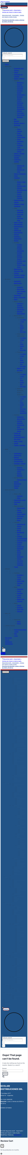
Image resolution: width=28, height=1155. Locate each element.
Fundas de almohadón (18, 866)
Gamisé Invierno (19, 465)
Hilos (15, 208)
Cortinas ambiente (21, 862)
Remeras (19, 476)
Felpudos (19, 293)
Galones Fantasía (20, 742)
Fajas (15, 504)
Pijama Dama (21, 508)
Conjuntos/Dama (22, 538)
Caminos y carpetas (21, 798)
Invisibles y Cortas (21, 958)
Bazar (15, 299)
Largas (19, 579)
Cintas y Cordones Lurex (20, 145)
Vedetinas (20, 565)
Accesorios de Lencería (19, 680)
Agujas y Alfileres (19, 78)
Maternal (19, 518)
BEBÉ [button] (6, 449)
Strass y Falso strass (21, 735)
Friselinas (17, 178)
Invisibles (20, 593)
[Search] (3, 58)
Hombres (20, 496)
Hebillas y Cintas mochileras (20, 745)
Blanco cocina (18, 301)
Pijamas (19, 474)
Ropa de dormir (18, 506)
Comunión (20, 89)
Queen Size (22, 812)
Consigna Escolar (20, 689)
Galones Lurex (21, 186)
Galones (16, 180)
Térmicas (19, 583)
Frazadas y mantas (20, 463)
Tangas (19, 559)
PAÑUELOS (17, 230)
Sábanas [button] (19, 372)
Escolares (20, 607)
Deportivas (17, 619)
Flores (16, 176)
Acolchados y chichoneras (19, 879)
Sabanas (16, 486)
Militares (19, 111)
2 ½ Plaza (22, 811)
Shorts (19, 553)
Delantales (20, 307)
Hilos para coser (20, 751)
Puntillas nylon (21, 261)
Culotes (19, 544)
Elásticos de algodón (21, 726)
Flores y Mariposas (21, 693)
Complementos (18, 461)
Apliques (16, 80)
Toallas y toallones (19, 445)
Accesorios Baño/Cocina (19, 783)
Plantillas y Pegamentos (19, 761)
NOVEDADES (9, 644)
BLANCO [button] (7, 279)
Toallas (16, 488)
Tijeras (16, 72)
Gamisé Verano (18, 478)
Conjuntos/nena (22, 540)
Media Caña (20, 581)
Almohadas (17, 295)
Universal (20, 563)
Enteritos (19, 467)
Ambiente (20, 287)
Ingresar (4, 7)
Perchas (16, 234)
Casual (19, 605)
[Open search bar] (2, 51)
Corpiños (19, 542)
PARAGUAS (8, 642)
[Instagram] (4, 4)
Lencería (16, 522)
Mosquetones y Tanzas (19, 755)
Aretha (19, 528)
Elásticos (16, 163)
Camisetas (17, 502)
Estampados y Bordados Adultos (21, 97)
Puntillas (16, 242)
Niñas (18, 550)
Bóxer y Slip (17, 494)
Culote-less (20, 546)
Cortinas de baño (20, 863)
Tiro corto (20, 561)
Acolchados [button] (20, 317)
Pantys (19, 597)
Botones (16, 121)
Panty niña (20, 609)
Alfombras (17, 285)
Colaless (19, 536)
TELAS (7, 640)
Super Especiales (20, 945)
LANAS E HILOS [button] (10, 625)
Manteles (20, 311)
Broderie (19, 263)
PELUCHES (8, 638)
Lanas (16, 636)
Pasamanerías (18, 232)
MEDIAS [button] (7, 569)
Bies (15, 119)
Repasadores (21, 313)
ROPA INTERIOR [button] (10, 490)
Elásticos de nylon (21, 728)
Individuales (20, 309)
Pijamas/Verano (21, 480)
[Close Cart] (2, 1146)
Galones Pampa (20, 741)
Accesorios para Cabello (19, 743)
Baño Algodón (21, 291)
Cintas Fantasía (20, 712)
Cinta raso (20, 86)
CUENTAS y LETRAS (18, 723)
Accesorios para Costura (19, 678)
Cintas (16, 127)
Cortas (19, 591)
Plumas (16, 240)
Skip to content (5, 1)
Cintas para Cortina (21, 719)
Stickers (16, 273)
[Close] (3, 647)
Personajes (20, 113)
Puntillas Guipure (20, 768)
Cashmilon (20, 589)
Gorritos (16, 482)
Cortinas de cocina (21, 865)
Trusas (16, 567)
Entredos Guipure (20, 769)
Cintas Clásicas (20, 710)
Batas (18, 520)
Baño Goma (20, 289)
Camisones (20, 516)
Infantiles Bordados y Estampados (20, 107)
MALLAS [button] (7, 613)
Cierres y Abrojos (19, 153)
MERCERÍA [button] (8, 66)
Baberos (16, 457)
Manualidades (18, 224)
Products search (7, 53)
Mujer (15, 587)
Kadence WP (18, 1135)
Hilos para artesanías (21, 748)
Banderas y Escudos (21, 685)
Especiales (20, 548)
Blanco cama (18, 315)
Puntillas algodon (20, 765)
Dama (19, 621)
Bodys (19, 530)
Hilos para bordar (20, 749)
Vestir (18, 585)
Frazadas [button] (20, 352)
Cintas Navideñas (20, 715)
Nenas (19, 623)
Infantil (16, 443)
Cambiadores (18, 459)
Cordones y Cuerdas (18, 722)
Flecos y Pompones (20, 174)
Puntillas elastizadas (21, 766)
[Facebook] (2, 4)
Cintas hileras (21, 137)
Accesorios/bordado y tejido (20, 995)
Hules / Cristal (18, 222)
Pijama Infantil (21, 514)
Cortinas (16, 415)
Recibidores (17, 484)
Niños (18, 498)
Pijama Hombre (20, 916)
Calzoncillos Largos (20, 500)
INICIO (7, 64)
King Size (23, 332)
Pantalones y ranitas (21, 889)
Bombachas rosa (20, 931)
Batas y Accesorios (19, 297)
